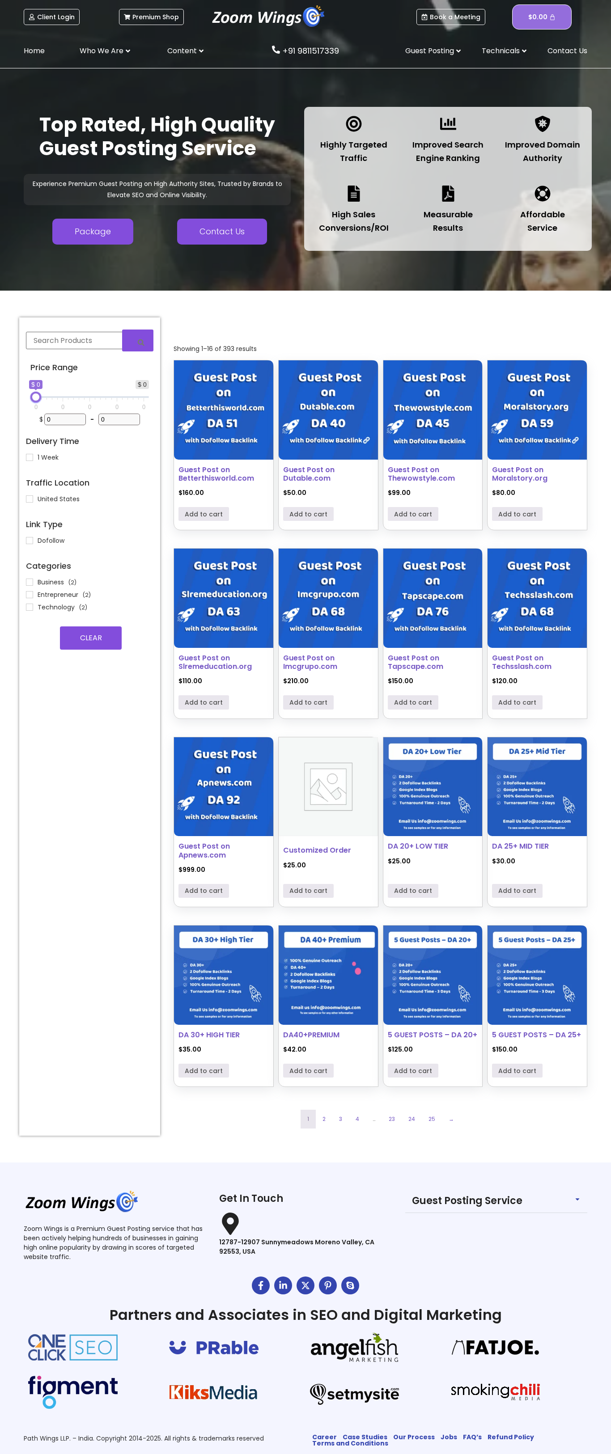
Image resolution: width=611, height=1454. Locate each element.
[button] (496, 1201)
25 (432, 1119)
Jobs (449, 1437)
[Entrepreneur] (29, 594)
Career (324, 1437)
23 (392, 1119)
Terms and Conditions (350, 1443)
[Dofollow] (29, 540)
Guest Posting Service (467, 1201)
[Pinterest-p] (328, 1285)
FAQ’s (472, 1437)
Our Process (414, 1437)
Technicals (501, 51)
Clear (91, 638)
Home (34, 51)
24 (411, 1119)
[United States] (29, 499)
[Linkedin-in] (283, 1285)
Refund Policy (511, 1437)
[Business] (29, 582)
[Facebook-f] (261, 1285)
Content (182, 51)
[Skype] (350, 1285)
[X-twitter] (305, 1285)
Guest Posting (429, 51)
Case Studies (365, 1437)
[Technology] (29, 607)
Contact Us (567, 51)
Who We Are (101, 51)
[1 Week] (29, 457)
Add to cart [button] (204, 514)
